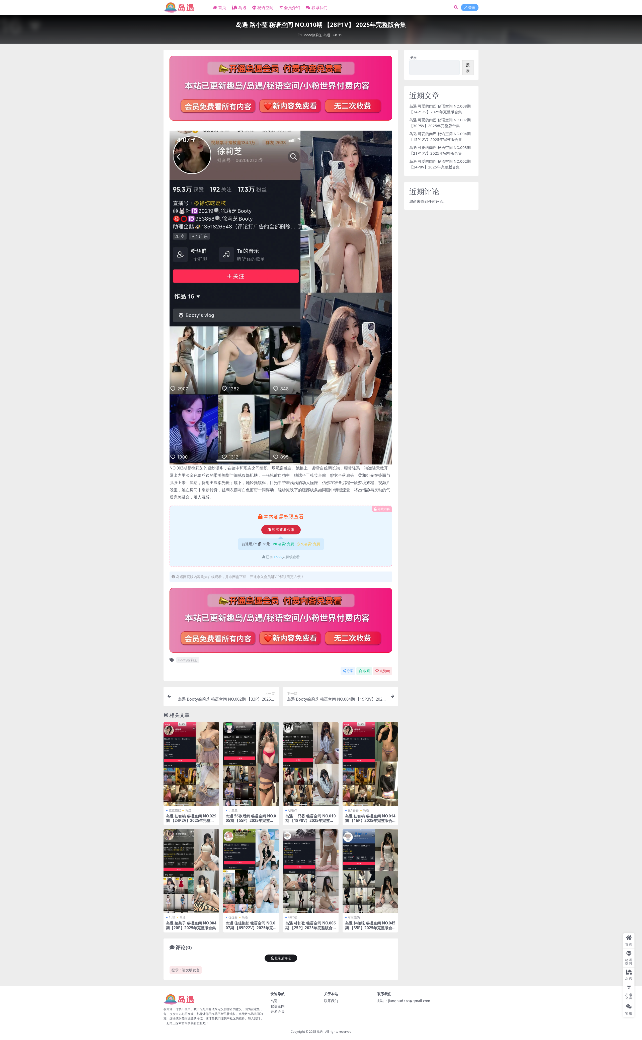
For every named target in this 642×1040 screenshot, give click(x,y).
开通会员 (278, 1011)
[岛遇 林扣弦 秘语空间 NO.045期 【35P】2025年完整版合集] (370, 871)
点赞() (385, 671)
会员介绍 (292, 7)
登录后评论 (283, 958)
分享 (350, 671)
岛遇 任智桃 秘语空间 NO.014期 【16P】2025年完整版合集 (370, 820)
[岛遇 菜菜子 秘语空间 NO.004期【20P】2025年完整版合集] (191, 871)
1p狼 (172, 917)
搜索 (413, 57)
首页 (222, 7)
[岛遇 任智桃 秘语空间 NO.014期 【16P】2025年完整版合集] (370, 764)
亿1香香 (353, 810)
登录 (471, 8)
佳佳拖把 (175, 810)
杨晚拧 (292, 810)
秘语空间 (265, 7)
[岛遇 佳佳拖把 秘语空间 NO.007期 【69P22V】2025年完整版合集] (251, 871)
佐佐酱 (232, 917)
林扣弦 (292, 917)
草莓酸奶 (354, 917)
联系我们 (319, 7)
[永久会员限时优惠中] (281, 89)
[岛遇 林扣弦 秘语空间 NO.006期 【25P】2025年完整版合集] (311, 871)
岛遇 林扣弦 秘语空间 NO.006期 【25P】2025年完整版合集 (310, 927)
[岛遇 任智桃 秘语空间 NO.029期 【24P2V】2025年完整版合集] (191, 764)
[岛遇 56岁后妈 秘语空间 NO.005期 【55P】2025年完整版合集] (251, 764)
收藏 (366, 671)
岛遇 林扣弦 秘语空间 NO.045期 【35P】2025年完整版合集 (370, 927)
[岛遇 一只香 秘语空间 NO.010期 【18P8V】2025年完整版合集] (311, 764)
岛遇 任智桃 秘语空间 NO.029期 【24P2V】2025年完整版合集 (191, 820)
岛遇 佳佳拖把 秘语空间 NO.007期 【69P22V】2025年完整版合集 (250, 927)
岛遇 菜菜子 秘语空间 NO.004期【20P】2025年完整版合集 (191, 925)
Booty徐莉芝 (312, 35)
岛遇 (242, 7)
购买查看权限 (283, 530)
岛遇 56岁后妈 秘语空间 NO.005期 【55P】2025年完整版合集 (251, 820)
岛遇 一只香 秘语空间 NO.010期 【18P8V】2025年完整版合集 (310, 820)
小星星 (232, 810)
